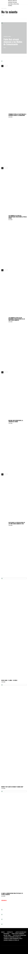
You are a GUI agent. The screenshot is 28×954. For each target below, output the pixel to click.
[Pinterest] (20, 904)
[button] (26, 2)
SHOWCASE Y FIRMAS (7, 36)
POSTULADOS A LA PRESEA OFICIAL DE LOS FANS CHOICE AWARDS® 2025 (16, 523)
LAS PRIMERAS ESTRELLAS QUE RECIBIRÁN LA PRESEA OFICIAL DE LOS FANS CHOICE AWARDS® (16, 319)
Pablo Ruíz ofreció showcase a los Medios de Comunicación (13, 42)
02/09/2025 (10, 321)
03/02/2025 (3, 896)
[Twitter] (10, 904)
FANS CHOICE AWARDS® (18, 933)
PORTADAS (6, 933)
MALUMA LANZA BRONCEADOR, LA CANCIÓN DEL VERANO (15, 421)
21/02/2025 (3, 788)
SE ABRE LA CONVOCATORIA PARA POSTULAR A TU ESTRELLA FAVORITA (12, 894)
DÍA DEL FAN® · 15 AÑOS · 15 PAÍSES (9, 680)
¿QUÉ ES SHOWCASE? (20, 932)
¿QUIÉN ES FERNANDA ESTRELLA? (12, 937)
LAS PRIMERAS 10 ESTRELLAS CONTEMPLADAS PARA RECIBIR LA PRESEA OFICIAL (17, 217)
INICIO (2, 932)
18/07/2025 (10, 423)
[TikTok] (16, 904)
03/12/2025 (10, 219)
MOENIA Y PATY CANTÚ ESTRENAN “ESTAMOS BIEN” (12, 787)
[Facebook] (7, 904)
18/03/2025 (10, 525)
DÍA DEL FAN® (7, 935)
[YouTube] (14, 904)
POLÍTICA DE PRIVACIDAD (19, 935)
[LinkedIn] (18, 904)
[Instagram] (12, 904)
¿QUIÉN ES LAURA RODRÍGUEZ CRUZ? (13, 938)
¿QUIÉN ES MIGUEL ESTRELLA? (11, 940)
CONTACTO (10, 932)
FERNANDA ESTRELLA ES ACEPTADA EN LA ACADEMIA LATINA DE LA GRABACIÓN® (17, 114)
